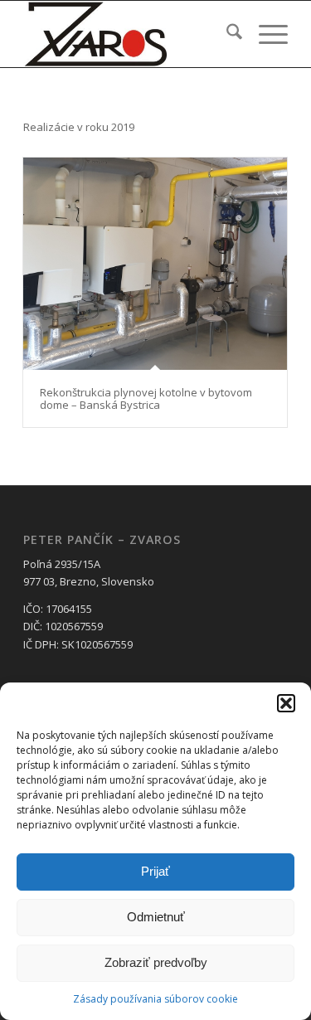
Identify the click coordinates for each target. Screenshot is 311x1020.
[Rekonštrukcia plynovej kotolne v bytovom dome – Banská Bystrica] (155, 264)
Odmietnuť (156, 917)
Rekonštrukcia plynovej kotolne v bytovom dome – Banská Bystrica (146, 398)
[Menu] (265, 34)
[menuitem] (226, 34)
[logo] (129, 34)
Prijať (155, 871)
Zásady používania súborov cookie (155, 999)
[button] (286, 703)
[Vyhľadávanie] (226, 34)
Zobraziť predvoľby (155, 962)
